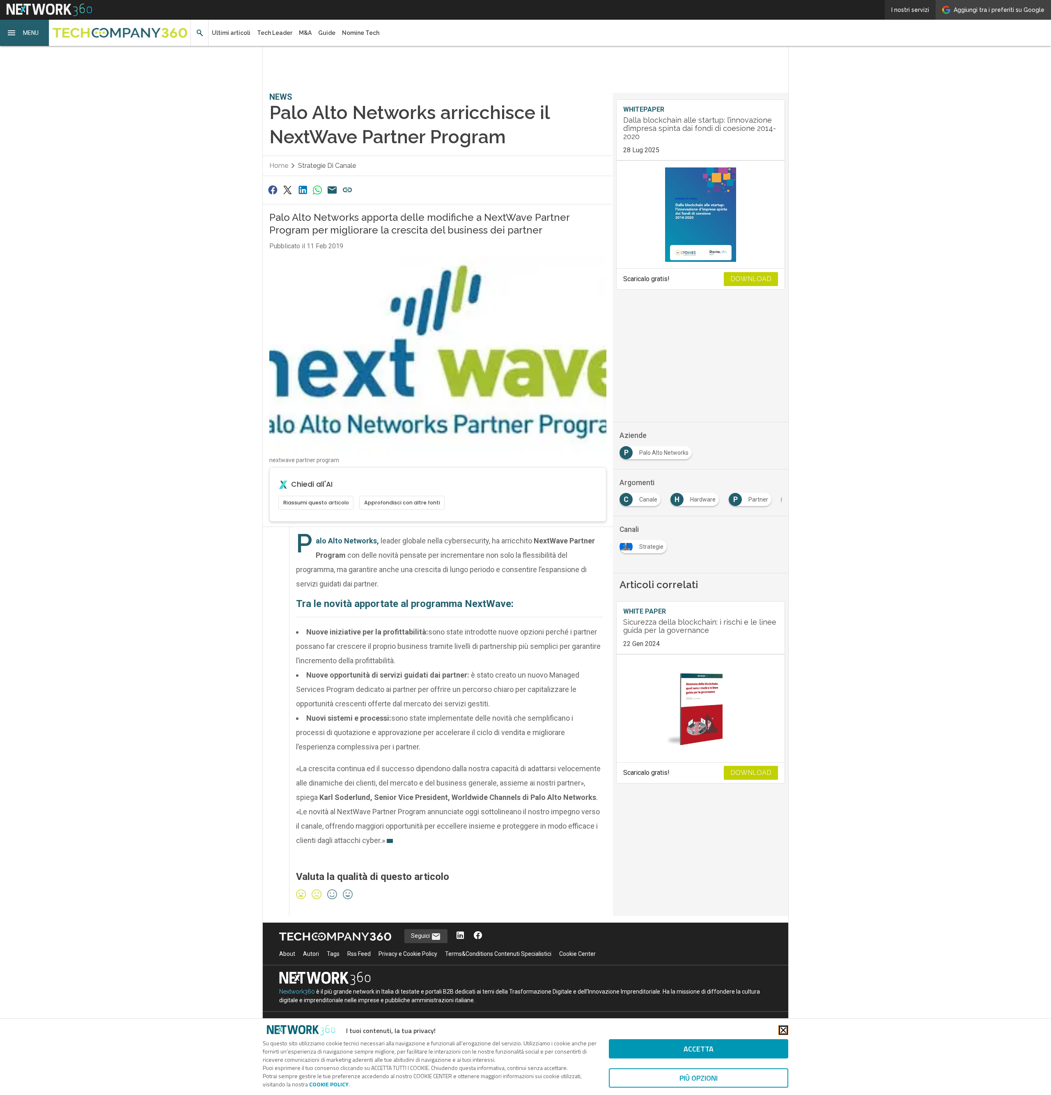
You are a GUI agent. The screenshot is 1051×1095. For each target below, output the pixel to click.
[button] (24, 33)
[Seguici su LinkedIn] (460, 935)
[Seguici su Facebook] (478, 935)
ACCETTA (699, 1048)
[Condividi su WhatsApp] (317, 189)
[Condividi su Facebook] (272, 189)
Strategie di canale (327, 166)
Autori (311, 954)
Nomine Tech (360, 33)
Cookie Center (577, 954)
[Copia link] (347, 189)
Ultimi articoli (231, 33)
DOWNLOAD (750, 279)
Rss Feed (359, 954)
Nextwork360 (297, 991)
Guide (326, 33)
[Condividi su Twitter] (287, 189)
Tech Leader (274, 33)
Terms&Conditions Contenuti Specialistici (498, 954)
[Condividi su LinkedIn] (302, 189)
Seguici (421, 935)
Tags (333, 954)
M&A (305, 33)
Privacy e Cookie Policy (408, 954)
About (287, 954)
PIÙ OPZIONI (698, 1078)
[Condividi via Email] (332, 189)
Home (278, 166)
